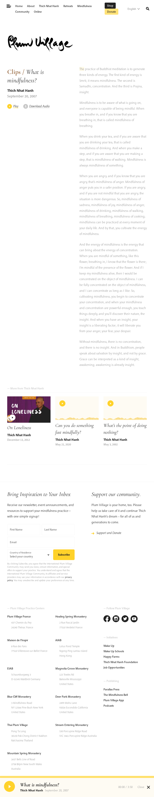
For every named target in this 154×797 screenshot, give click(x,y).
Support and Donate (108, 533)
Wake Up (108, 646)
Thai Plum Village (17, 725)
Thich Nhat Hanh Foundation (120, 662)
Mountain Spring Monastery (24, 753)
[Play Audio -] (10, 787)
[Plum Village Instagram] (116, 619)
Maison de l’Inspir (17, 640)
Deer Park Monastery (68, 696)
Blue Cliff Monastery (19, 696)
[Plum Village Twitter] (125, 619)
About (30, 6)
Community (22, 11)
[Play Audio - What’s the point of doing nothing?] (125, 408)
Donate (111, 11)
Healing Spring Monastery (71, 616)
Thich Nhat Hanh (49, 6)
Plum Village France (19, 616)
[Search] (147, 8)
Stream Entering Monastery (71, 725)
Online (38, 11)
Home (19, 6)
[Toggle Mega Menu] (8, 5)
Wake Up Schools (113, 651)
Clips (14, 72)
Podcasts (108, 705)
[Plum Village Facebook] (106, 619)
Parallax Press (111, 689)
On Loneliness (19, 428)
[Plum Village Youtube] (134, 619)
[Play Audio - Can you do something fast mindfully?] (77, 408)
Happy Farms (111, 656)
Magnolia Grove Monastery (71, 668)
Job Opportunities (114, 667)
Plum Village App (113, 700)
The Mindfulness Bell (115, 695)
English (132, 9)
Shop (110, 5)
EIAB (10, 668)
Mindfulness (84, 6)
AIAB (58, 640)
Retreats (68, 6)
